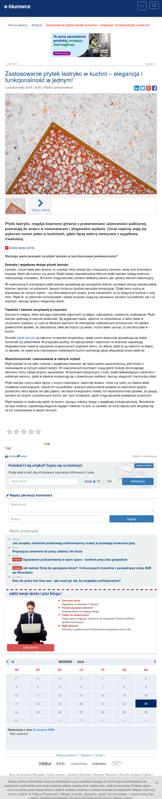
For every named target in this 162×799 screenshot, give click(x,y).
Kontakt (99, 755)
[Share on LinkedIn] (136, 88)
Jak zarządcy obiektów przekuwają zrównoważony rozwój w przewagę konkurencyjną (73, 543)
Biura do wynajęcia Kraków (135, 774)
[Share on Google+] (148, 88)
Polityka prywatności (66, 755)
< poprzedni (11, 63)
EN (142, 6)
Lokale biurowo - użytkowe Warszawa (69, 774)
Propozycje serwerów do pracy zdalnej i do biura (47, 551)
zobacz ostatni (144, 465)
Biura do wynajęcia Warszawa (27, 774)
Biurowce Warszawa (105, 774)
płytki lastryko (26, 337)
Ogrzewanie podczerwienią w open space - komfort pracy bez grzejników (70, 559)
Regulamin (86, 755)
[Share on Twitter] (142, 88)
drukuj (12, 456)
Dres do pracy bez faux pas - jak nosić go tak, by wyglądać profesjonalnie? (66, 580)
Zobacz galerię (41, 210)
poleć (23, 456)
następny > (151, 63)
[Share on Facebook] (154, 88)
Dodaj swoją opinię (21, 247)
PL (99, 481)
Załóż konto (30, 647)
